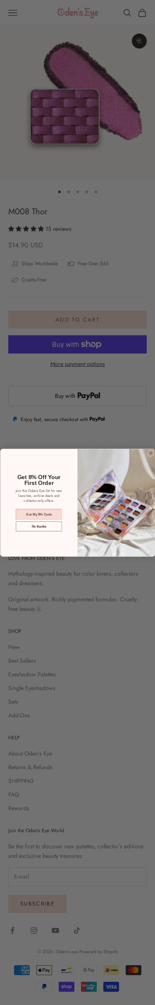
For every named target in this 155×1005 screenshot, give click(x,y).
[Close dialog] (150, 453)
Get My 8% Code (39, 514)
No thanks (39, 526)
